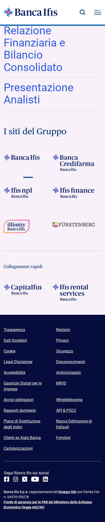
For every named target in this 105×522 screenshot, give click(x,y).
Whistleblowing (69, 399)
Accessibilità (14, 372)
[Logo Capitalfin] (28, 292)
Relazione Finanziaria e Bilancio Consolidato (34, 49)
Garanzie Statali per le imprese (23, 386)
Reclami (63, 329)
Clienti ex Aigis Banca (22, 437)
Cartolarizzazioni (18, 448)
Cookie (9, 351)
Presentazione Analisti (39, 93)
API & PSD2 (66, 410)
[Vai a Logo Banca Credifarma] (76, 162)
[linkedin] (45, 479)
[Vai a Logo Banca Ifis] (28, 162)
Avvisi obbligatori (18, 399)
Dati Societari (15, 340)
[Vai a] (28, 195)
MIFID (61, 383)
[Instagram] (16, 479)
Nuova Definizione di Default (74, 424)
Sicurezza (64, 351)
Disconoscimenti (70, 362)
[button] (82, 12)
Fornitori (63, 437)
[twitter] (25, 479)
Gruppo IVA (67, 492)
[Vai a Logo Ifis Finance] (76, 195)
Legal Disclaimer (18, 362)
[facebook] (7, 479)
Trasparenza (14, 329)
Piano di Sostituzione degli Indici (22, 424)
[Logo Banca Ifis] (30, 12)
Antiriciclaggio (68, 372)
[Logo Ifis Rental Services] (76, 292)
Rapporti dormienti (20, 410)
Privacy (62, 340)
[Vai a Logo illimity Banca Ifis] (28, 228)
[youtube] (35, 479)
